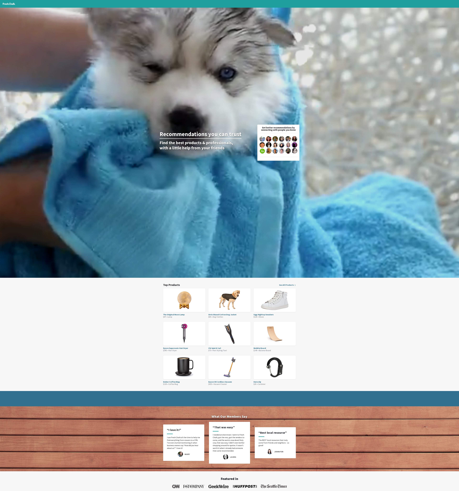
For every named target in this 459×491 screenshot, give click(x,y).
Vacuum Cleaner (220, 384)
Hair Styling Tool (220, 350)
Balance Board (265, 350)
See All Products (286, 285)
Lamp (169, 317)
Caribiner (261, 384)
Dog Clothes (218, 317)
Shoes (261, 317)
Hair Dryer (172, 350)
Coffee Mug (173, 384)
